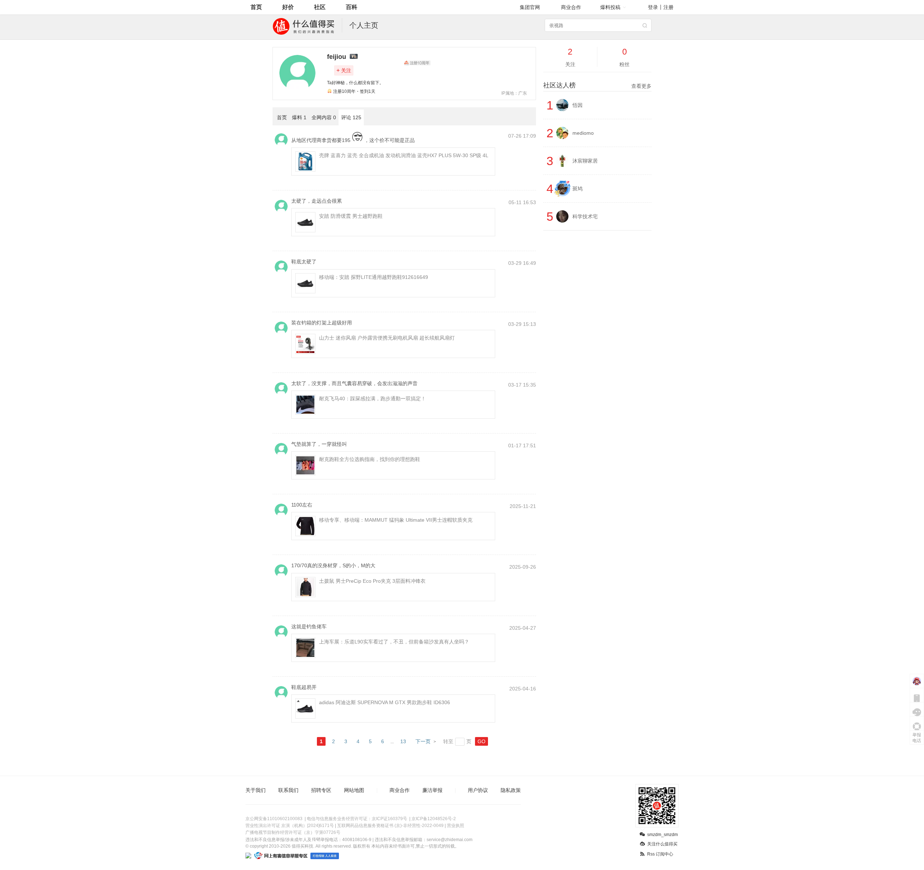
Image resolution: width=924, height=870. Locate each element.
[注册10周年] (417, 62)
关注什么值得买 (662, 844)
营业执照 (455, 825)
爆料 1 (299, 117)
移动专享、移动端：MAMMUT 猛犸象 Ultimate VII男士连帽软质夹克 (395, 520)
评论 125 (351, 117)
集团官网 (530, 7)
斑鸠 (577, 188)
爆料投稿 (610, 7)
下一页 (423, 741)
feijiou (336, 56)
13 (403, 741)
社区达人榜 (597, 85)
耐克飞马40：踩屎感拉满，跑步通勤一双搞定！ (372, 398)
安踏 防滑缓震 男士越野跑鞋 (351, 216)
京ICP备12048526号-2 (433, 818)
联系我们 (288, 790)
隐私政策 (511, 790)
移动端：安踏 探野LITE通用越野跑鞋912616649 (373, 277)
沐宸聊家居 (585, 161)
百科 (351, 7)
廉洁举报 (432, 790)
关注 (343, 70)
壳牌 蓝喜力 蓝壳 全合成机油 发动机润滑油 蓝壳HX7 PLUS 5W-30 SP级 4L (403, 155)
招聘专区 (321, 790)
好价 (288, 7)
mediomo (583, 133)
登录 (653, 7)
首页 (256, 7)
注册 (668, 7)
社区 (320, 7)
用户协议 (478, 790)
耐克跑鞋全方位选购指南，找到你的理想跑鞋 (369, 459)
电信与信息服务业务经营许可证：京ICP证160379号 (357, 818)
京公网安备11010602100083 (273, 818)
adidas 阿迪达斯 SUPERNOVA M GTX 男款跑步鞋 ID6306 (384, 702)
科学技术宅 (585, 216)
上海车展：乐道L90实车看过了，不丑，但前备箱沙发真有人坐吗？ (394, 642)
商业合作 (571, 7)
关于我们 (255, 790)
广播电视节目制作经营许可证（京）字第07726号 (292, 832)
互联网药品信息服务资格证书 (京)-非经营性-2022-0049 (390, 825)
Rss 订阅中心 (660, 854)
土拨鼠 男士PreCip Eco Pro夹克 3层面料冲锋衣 (372, 581)
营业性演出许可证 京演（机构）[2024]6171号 (289, 825)
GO (481, 741)
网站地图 (354, 790)
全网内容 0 (323, 117)
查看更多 (641, 86)
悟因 (577, 105)
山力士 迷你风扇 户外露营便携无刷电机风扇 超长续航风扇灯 (387, 338)
